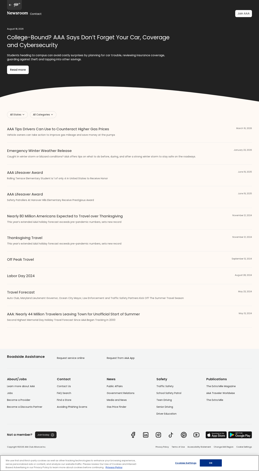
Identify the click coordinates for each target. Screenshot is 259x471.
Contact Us (64, 386)
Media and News (117, 400)
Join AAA (244, 13)
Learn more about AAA (21, 386)
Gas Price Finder (116, 407)
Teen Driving (164, 400)
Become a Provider (18, 400)
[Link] (133, 434)
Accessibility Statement (199, 446)
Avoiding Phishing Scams (72, 407)
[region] (129, 463)
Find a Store (64, 400)
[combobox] (17, 114)
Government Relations (120, 393)
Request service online (71, 358)
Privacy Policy (162, 446)
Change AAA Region (223, 446)
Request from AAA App (121, 358)
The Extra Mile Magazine (221, 386)
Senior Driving (164, 407)
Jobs (10, 393)
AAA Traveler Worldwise (220, 393)
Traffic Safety (165, 386)
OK (210, 462)
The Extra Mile (214, 400)
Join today (43, 434)
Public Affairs (115, 386)
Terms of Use (178, 446)
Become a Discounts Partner (24, 407)
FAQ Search (64, 393)
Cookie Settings (244, 446)
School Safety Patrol (168, 393)
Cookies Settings (185, 462)
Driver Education (166, 413)
